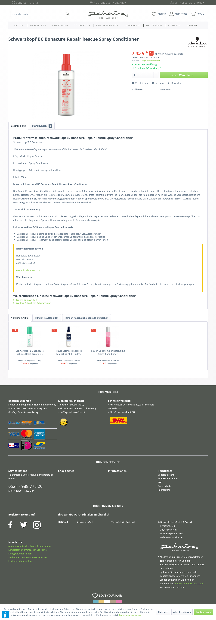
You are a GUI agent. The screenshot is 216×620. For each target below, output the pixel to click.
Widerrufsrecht (166, 474)
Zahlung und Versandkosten (188, 583)
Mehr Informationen (130, 615)
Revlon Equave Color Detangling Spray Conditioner (108, 352)
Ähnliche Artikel (19, 317)
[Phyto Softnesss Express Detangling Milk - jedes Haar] (69, 337)
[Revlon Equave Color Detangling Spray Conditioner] (108, 337)
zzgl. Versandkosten (151, 60)
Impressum (164, 489)
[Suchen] (72, 14)
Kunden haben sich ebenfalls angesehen (86, 317)
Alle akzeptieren (182, 612)
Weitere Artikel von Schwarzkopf (33, 302)
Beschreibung (18, 125)
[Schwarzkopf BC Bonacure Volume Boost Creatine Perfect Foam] (29, 337)
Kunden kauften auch (46, 317)
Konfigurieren (203, 612)
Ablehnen (163, 612)
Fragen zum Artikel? (26, 299)
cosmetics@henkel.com (28, 270)
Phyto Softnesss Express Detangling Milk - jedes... (69, 352)
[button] (5, 614)
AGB (160, 482)
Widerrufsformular (168, 478)
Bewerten (176, 83)
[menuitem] (43, 14)
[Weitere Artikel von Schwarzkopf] (197, 42)
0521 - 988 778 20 (25, 486)
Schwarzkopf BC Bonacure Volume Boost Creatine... (30, 352)
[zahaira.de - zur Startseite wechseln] (108, 14)
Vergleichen (141, 83)
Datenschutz (164, 485)
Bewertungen (41, 125)
